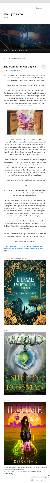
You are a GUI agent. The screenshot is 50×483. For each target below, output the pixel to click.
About (14, 51)
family (29, 246)
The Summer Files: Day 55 (20, 66)
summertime (28, 248)
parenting (20, 248)
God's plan (7, 248)
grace (14, 248)
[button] (25, 122)
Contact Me (23, 51)
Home (6, 51)
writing (35, 248)
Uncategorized (15, 246)
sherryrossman (14, 14)
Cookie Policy (8, 473)
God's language (37, 246)
